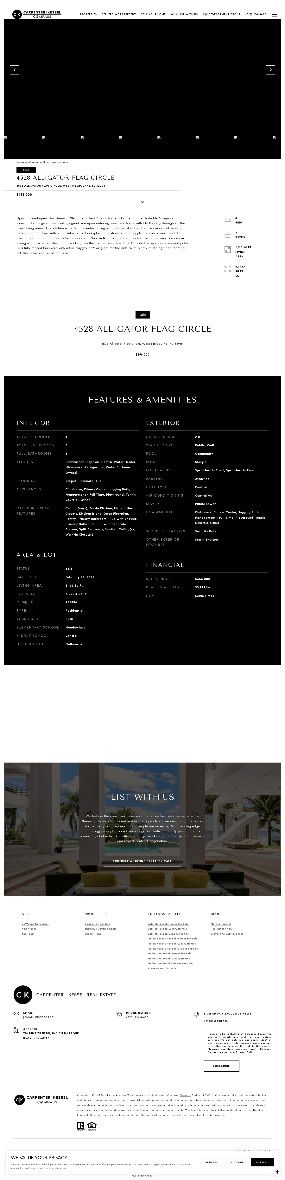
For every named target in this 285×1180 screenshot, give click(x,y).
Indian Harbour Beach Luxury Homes (172, 943)
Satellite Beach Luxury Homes (167, 928)
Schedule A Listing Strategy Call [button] (142, 861)
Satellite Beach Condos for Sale (169, 933)
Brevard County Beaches (227, 933)
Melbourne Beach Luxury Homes (169, 958)
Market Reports (221, 923)
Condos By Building (97, 923)
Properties (88, 14)
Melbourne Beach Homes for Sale (170, 953)
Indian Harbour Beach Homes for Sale (173, 938)
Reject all (212, 1162)
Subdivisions (93, 933)
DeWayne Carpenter (35, 923)
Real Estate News (222, 928)
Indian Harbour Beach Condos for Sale (173, 948)
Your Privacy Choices (142, 1175)
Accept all (262, 1162)
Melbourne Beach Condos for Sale (170, 963)
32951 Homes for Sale (162, 968)
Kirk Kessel (29, 928)
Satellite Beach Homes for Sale (168, 923)
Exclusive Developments (101, 928)
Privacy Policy (245, 1052)
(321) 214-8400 (137, 1017)
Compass (185, 1095)
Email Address (216, 1021)
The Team (28, 933)
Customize (237, 1162)
